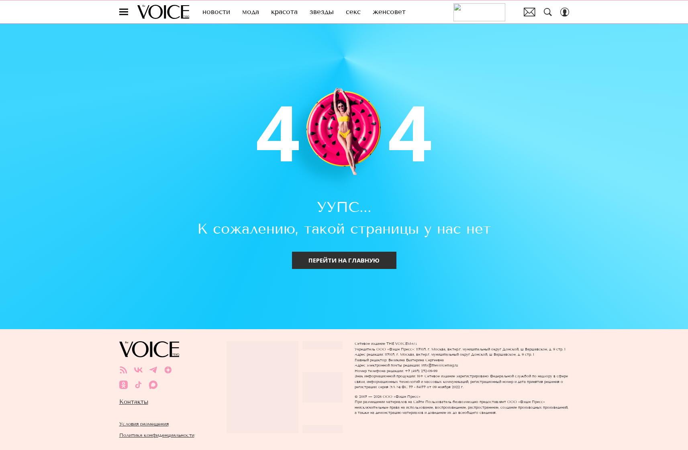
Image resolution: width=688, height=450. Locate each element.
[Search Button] (547, 12)
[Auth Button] (564, 12)
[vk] (138, 370)
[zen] (168, 370)
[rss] (123, 370)
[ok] (123, 385)
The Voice (163, 12)
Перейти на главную (344, 260)
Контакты (133, 401)
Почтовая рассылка (529, 12)
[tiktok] (138, 385)
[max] (153, 385)
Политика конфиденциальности (156, 435)
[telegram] (153, 370)
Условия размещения (144, 424)
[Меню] (123, 12)
